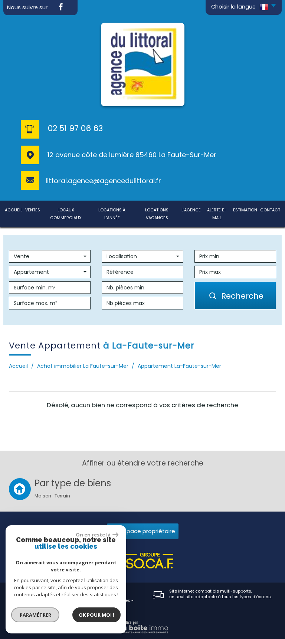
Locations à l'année (111, 214)
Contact (270, 210)
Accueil (13, 210)
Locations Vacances (156, 214)
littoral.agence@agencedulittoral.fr (103, 180)
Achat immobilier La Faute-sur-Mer (82, 366)
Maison (43, 496)
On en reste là (93, 534)
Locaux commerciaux (66, 214)
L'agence (191, 210)
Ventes (32, 210)
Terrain (62, 496)
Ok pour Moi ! (96, 615)
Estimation (245, 210)
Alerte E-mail (216, 214)
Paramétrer (35, 615)
